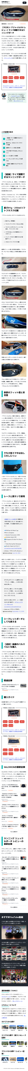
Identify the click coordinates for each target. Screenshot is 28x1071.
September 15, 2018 (18, 611)
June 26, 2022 (16, 553)
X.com (18, 96)
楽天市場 (11, 77)
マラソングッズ (8, 58)
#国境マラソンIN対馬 (10, 519)
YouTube (13, 96)
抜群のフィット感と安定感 (13, 148)
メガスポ (11, 81)
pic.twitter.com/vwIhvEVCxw (12, 607)
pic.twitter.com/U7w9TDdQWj (13, 548)
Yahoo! (16, 77)
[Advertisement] (14, 119)
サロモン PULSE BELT (9, 736)
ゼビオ (22, 77)
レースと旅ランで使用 (12, 156)
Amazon (5, 77)
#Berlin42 (10, 604)
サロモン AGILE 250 (9, 64)
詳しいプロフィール (18, 101)
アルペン (5, 81)
